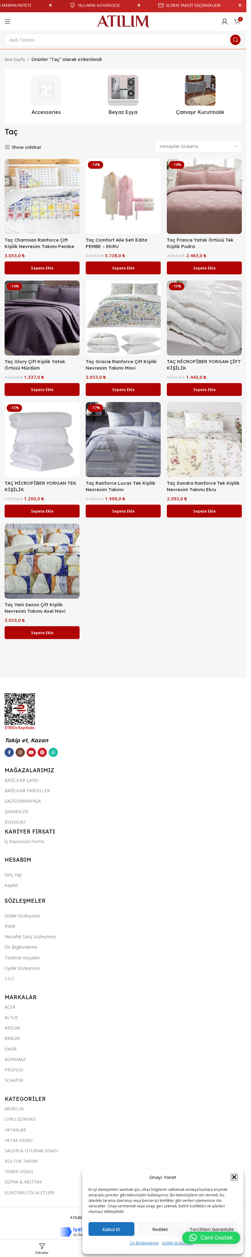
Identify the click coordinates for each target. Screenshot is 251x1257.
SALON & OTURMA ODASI (31, 1151)
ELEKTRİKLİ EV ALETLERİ (29, 1192)
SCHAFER (14, 1080)
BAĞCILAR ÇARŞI (22, 780)
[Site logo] (123, 21)
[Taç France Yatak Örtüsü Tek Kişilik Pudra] (204, 196)
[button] (234, 1177)
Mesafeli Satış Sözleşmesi (30, 936)
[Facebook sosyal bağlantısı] (9, 752)
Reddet (160, 1229)
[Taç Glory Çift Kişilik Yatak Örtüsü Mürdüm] (42, 318)
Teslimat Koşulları (22, 958)
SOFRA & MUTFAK (23, 1182)
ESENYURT (15, 822)
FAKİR (11, 1049)
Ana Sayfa (15, 59)
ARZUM (12, 1028)
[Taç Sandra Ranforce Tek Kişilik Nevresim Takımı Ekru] (204, 439)
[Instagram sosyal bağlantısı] (20, 752)
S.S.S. (10, 978)
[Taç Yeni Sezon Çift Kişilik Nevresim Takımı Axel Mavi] (42, 561)
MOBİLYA (14, 1109)
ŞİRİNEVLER (16, 812)
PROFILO (14, 1070)
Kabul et (111, 1229)
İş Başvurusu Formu (24, 841)
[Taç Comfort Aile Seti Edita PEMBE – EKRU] (123, 196)
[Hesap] (225, 21)
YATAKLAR (15, 1130)
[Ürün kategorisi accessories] (46, 97)
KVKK (10, 926)
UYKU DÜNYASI (20, 1119)
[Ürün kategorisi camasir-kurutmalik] (200, 97)
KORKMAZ (15, 1059)
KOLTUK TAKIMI (21, 1161)
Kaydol (11, 885)
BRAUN (12, 1038)
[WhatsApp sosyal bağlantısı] (53, 752)
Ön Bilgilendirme (144, 1243)
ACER (10, 1007)
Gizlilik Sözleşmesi (177, 1243)
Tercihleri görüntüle (211, 1229)
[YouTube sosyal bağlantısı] (31, 752)
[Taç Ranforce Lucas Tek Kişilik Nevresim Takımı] (123, 439)
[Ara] (235, 40)
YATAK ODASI (18, 1140)
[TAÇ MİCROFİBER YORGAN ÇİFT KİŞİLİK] (204, 318)
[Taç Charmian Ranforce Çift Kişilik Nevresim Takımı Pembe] (42, 196)
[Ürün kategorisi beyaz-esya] (123, 97)
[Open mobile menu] (8, 21)
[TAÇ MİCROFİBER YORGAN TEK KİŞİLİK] (42, 439)
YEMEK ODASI (19, 1171)
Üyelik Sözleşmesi (22, 968)
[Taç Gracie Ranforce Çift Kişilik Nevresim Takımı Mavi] (123, 318)
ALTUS (11, 1017)
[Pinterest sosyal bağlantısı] (42, 752)
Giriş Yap (13, 875)
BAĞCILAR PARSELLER (27, 790)
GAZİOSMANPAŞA (23, 801)
